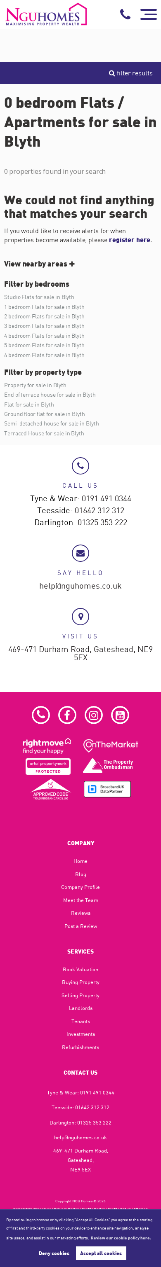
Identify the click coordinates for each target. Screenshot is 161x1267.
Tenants (80, 1021)
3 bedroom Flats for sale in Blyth (44, 325)
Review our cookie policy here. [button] (121, 1237)
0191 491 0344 (106, 498)
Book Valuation (80, 969)
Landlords (80, 1008)
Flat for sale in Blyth (29, 404)
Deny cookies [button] (54, 1253)
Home (80, 861)
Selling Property (80, 995)
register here (129, 239)
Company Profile (80, 887)
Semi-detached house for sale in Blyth (51, 423)
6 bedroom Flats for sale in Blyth (44, 354)
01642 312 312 (99, 510)
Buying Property (80, 982)
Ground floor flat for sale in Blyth (44, 413)
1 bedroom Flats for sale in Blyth (44, 306)
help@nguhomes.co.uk (80, 586)
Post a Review (80, 926)
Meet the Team (80, 900)
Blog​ (80, 874)
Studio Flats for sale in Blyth (39, 296)
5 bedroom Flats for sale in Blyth (44, 344)
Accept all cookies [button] (101, 1253)
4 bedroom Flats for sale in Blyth (44, 335)
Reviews (80, 912)
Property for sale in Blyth (35, 384)
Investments (80, 1034)
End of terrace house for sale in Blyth (50, 394)
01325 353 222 (102, 522)
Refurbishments (80, 1047)
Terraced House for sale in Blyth (44, 433)
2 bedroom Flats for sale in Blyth (44, 316)
